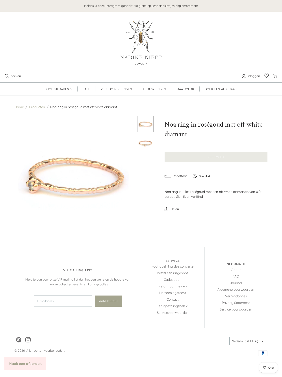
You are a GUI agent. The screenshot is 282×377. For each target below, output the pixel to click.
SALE (86, 89)
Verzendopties (236, 296)
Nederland (245, 341)
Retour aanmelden (172, 286)
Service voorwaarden (236, 309)
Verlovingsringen (116, 89)
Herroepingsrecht (172, 293)
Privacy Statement (236, 303)
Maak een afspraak (25, 363)
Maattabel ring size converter (173, 266)
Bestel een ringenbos (172, 273)
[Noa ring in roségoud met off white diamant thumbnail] (145, 124)
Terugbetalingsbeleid (172, 306)
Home (19, 107)
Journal (236, 283)
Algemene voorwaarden (235, 289)
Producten (37, 107)
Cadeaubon (173, 279)
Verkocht (216, 157)
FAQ (236, 276)
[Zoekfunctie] (7, 76)
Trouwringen (154, 89)
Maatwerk (185, 89)
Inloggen (253, 76)
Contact (173, 299)
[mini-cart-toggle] (275, 76)
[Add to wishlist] (194, 176)
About (236, 270)
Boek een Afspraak (221, 89)
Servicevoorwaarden (173, 312)
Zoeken (15, 76)
